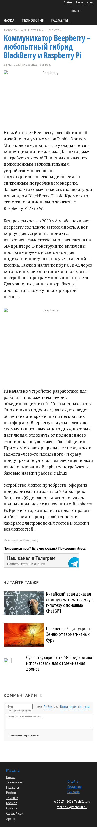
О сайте (72, 781)
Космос (11, 803)
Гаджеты (59, 20)
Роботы (11, 793)
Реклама (73, 792)
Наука (9, 20)
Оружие (11, 808)
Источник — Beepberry (21, 540)
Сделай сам (14, 813)
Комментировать (24, 735)
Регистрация (84, 2)
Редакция (74, 787)
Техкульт (25, 10)
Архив (10, 819)
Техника (12, 798)
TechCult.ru (82, 802)
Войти (48, 707)
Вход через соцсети (75, 707)
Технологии (33, 20)
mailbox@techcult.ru (72, 807)
